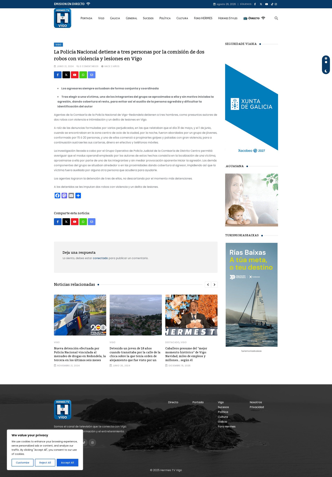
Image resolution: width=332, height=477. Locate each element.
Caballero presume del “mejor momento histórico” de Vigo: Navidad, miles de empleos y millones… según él (186, 354)
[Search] (276, 18)
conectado (100, 258)
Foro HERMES (203, 18)
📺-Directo (251, 18)
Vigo (101, 18)
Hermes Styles (227, 18)
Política (165, 18)
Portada (86, 18)
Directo (173, 402)
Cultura (182, 18)
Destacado (172, 342)
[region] (45, 450)
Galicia (115, 18)
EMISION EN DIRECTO (69, 4)
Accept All (67, 462)
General (131, 18)
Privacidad (257, 407)
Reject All (45, 462)
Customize (22, 462)
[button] (208, 284)
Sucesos (148, 18)
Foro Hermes (227, 427)
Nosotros (256, 402)
